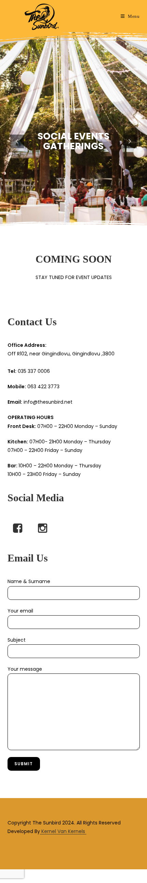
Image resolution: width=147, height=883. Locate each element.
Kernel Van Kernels (63, 831)
